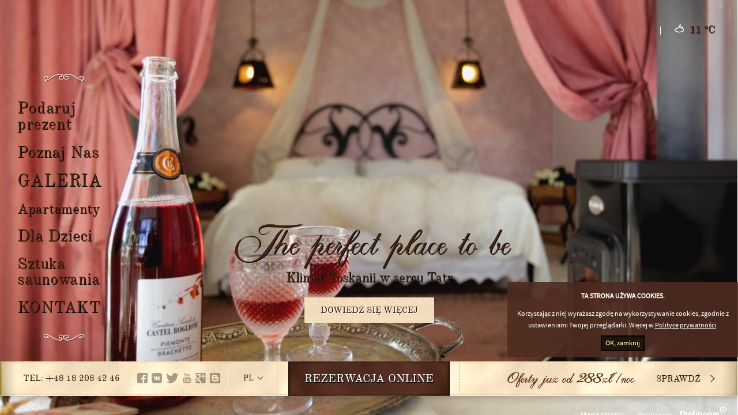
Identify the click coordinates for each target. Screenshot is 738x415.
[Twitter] (172, 378)
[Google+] (200, 378)
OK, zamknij (622, 343)
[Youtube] (187, 378)
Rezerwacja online (369, 380)
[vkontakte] (157, 378)
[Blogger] (215, 378)
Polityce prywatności (685, 325)
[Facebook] (142, 378)
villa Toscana (369, 69)
